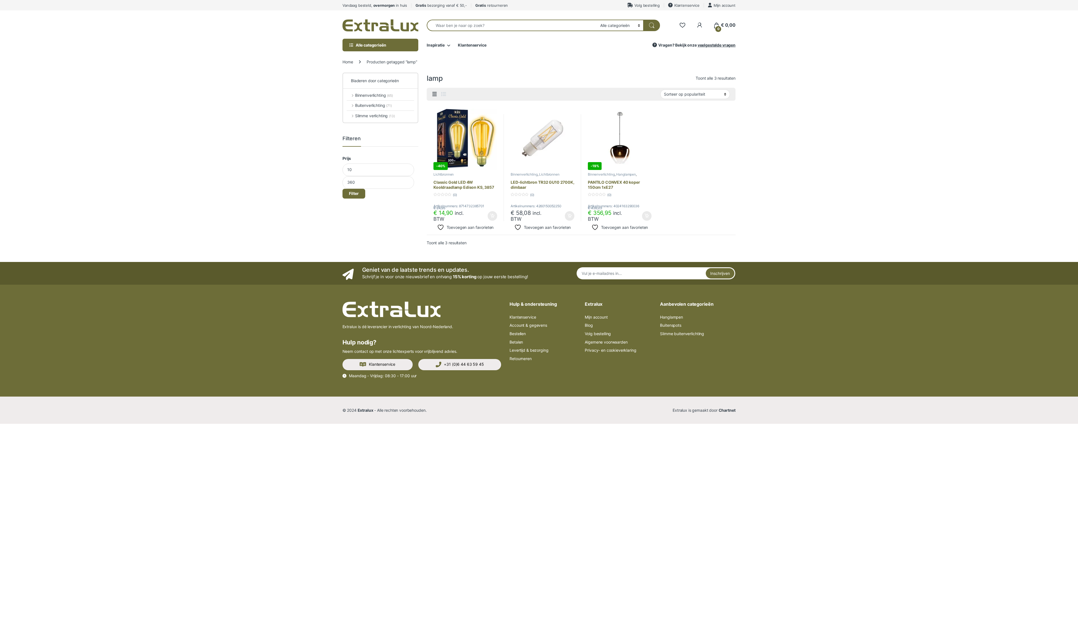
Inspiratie (436, 45)
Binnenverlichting (524, 174)
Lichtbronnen (443, 174)
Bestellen (518, 333)
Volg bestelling (647, 5)
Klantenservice (687, 5)
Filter (354, 193)
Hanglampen (626, 174)
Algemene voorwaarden (606, 342)
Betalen (516, 342)
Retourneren (520, 358)
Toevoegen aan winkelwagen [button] (485, 216)
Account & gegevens (528, 325)
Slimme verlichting (375, 115)
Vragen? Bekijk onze (697, 45)
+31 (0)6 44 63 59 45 (464, 364)
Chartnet (727, 410)
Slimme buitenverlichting (682, 333)
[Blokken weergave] (434, 94)
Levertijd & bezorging (529, 350)
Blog (589, 325)
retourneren (491, 5)
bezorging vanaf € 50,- (441, 5)
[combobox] (512, 25)
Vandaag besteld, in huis (374, 5)
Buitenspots (670, 325)
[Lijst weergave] (443, 94)
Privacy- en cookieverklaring (610, 350)
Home (347, 61)
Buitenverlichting (373, 105)
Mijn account (725, 5)
